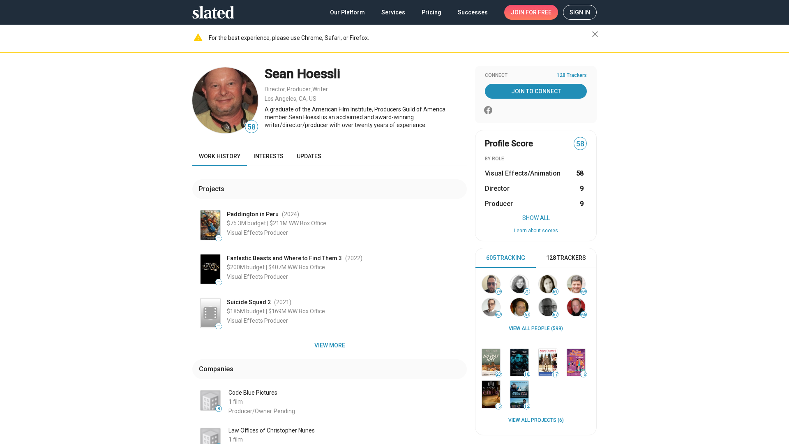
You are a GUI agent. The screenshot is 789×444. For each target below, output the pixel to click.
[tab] (505, 258)
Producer (299, 89)
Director (275, 89)
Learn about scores (536, 231)
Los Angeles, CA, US (290, 98)
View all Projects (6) (536, 420)
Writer (320, 89)
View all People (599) (536, 328)
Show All (536, 218)
